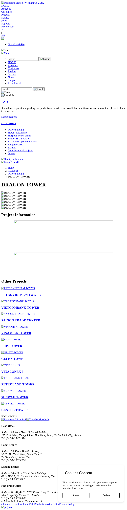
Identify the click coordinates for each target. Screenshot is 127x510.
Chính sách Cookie (11, 504)
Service (5, 17)
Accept (76, 495)
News (4, 20)
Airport (12, 147)
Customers (6, 11)
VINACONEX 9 (12, 371)
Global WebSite (16, 44)
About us (6, 8)
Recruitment (7, 26)
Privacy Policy (66, 504)
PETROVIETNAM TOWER (21, 294)
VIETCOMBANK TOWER (20, 307)
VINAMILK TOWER (16, 333)
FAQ (4, 102)
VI (2, 29)
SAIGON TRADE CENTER (20, 320)
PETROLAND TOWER (18, 384)
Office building (16, 129)
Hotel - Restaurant (17, 132)
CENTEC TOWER (14, 410)
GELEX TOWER (13, 358)
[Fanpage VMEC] (11, 162)
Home (11, 167)
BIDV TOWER (11, 346)
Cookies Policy (51, 504)
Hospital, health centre (19, 135)
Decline (106, 495)
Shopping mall (15, 144)
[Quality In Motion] (12, 159)
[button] (2, 38)
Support (5, 23)
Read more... (78, 488)
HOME (5, 5)
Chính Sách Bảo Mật (32, 504)
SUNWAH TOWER (14, 397)
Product (5, 14)
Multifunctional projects (20, 150)
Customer (13, 170)
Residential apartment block (22, 141)
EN (3, 35)
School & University (18, 138)
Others (11, 153)
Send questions (9, 116)
